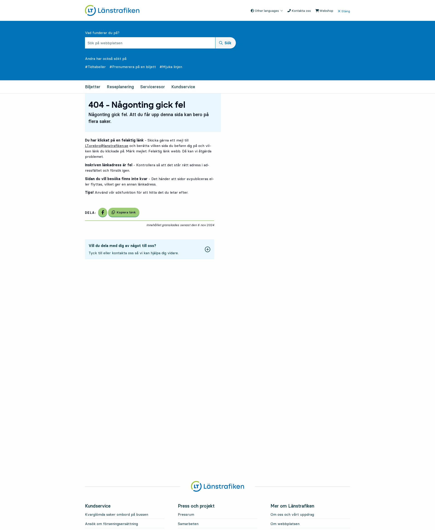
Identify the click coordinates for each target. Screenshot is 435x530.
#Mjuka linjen (171, 66)
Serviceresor (152, 86)
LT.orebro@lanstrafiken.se (106, 145)
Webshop (326, 11)
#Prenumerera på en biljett (132, 66)
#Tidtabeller (95, 66)
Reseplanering (120, 86)
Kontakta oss (301, 11)
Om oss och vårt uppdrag (292, 514)
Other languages (266, 11)
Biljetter (92, 86)
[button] (149, 249)
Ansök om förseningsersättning (111, 523)
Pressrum (186, 514)
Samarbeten (188, 523)
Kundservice (183, 86)
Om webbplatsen (285, 523)
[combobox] (150, 43)
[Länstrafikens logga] (112, 10)
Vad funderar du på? (102, 32)
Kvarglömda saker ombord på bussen (116, 514)
